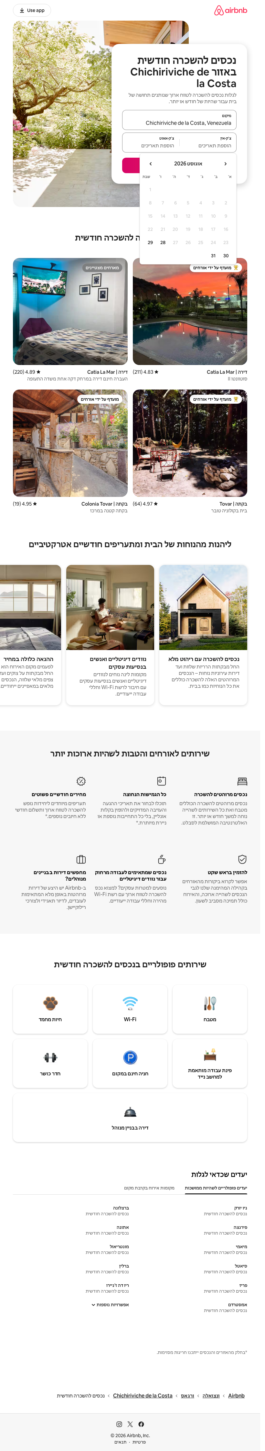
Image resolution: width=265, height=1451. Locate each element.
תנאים (120, 1442)
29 (150, 242)
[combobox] (179, 123)
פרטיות (139, 1442)
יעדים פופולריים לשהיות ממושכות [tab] (216, 1188)
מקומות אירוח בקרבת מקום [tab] (149, 1188)
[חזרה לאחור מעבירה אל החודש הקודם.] (225, 164)
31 (213, 256)
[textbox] (208, 145)
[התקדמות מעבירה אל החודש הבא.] (151, 164)
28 (162, 242)
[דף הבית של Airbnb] (230, 10)
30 (226, 256)
